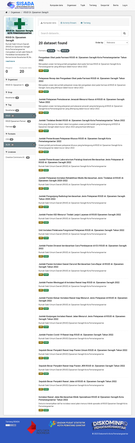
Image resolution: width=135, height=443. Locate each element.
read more (10, 61)
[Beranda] (7, 12)
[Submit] (124, 33)
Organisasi (71, 5)
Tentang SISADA (13, 422)
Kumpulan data (56, 5)
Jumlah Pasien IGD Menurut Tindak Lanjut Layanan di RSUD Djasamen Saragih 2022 (80, 214)
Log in (125, 5)
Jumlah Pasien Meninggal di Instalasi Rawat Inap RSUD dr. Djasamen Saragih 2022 (79, 282)
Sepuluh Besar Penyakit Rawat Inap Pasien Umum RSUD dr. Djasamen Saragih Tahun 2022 (83, 350)
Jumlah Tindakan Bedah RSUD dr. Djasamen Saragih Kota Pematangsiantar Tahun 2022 (82, 120)
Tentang (93, 5)
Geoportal (105, 5)
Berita (115, 5)
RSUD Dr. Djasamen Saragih (36, 12)
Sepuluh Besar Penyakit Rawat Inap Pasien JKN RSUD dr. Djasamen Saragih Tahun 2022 (82, 366)
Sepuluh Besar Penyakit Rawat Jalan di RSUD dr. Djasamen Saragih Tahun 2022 (78, 381)
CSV (40, 70)
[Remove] (53, 51)
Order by (99, 43)
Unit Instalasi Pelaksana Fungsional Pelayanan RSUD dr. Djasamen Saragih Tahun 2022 (81, 230)
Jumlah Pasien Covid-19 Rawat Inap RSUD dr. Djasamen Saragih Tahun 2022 (76, 334)
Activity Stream (69, 23)
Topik (82, 5)
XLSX (46, 70)
